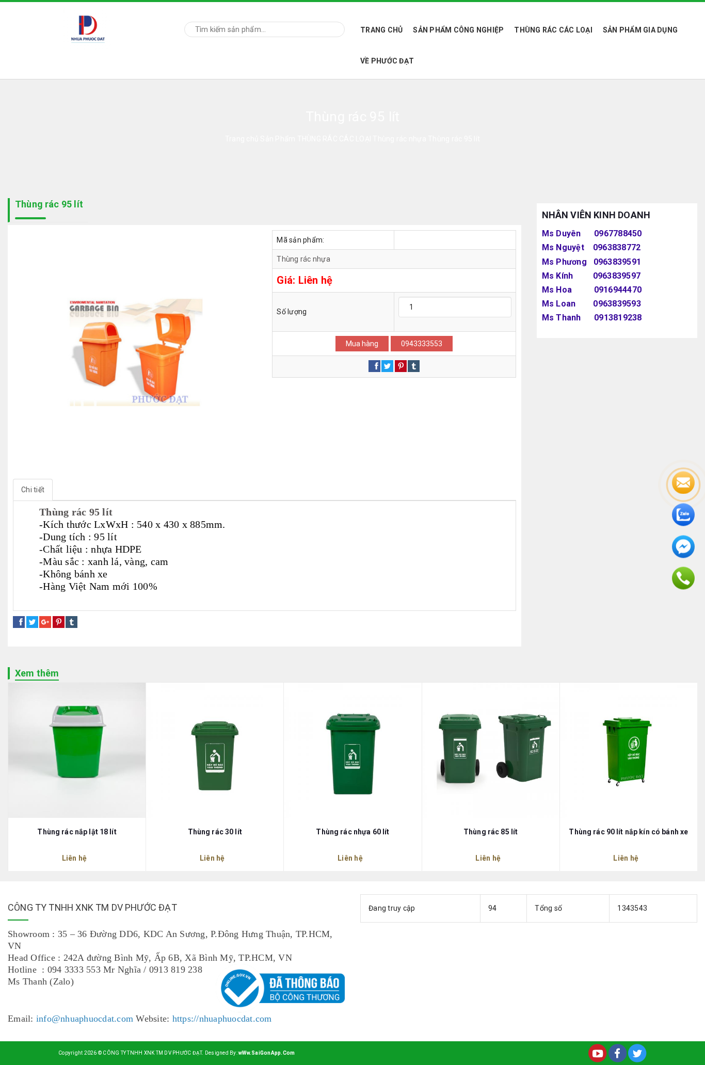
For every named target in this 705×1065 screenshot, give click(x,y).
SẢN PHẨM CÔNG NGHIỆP (458, 30)
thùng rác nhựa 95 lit (117, 599)
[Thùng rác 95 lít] (135, 352)
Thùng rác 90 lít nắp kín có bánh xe (628, 832)
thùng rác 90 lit (48, 599)
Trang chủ (381, 30)
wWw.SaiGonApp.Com (266, 1053)
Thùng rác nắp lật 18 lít (76, 832)
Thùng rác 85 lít (490, 832)
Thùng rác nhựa (303, 259)
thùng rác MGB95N (246, 599)
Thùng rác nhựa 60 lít (352, 832)
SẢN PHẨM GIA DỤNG (640, 30)
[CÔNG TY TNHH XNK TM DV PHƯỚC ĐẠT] (88, 27)
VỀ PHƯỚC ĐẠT (387, 61)
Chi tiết (32, 490)
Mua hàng (362, 344)
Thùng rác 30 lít (215, 832)
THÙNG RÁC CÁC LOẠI (553, 30)
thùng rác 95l (183, 599)
